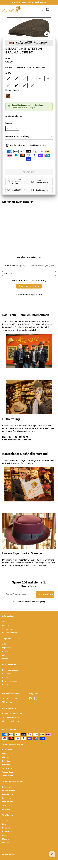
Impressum (6, 648)
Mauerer (5, 839)
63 (25, 86)
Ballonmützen (7, 787)
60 (33, 79)
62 (9, 86)
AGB (4, 644)
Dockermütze (7, 750)
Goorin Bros (7, 832)
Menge (8, 123)
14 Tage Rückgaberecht (12, 717)
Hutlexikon (6, 674)
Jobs (4, 655)
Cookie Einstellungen (11, 629)
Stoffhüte (6, 806)
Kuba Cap (6, 761)
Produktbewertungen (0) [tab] (16, 265)
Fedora (5, 754)
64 (33, 86)
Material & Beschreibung (17, 136)
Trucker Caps (7, 772)
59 (49, 79)
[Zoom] (46, 33)
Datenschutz (7, 651)
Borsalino (6, 828)
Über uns (6, 685)
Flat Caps (6, 757)
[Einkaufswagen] (47, 9)
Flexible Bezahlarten (10, 721)
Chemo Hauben (8, 791)
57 (25, 79)
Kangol (5, 835)
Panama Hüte (7, 765)
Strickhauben (7, 768)
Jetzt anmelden (45, 594)
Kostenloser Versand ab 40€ (13, 714)
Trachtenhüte (7, 776)
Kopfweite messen (10, 670)
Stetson (5, 843)
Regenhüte (6, 798)
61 (17, 86)
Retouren (6, 625)
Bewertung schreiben (29, 286)
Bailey (4, 824)
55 (9, 79)
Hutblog (5, 677)
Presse (5, 659)
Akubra (5, 820)
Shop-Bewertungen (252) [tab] (42, 265)
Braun (8, 96)
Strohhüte (6, 809)
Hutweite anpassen (10, 681)
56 (17, 79)
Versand (5, 622)
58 (41, 79)
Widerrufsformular (9, 633)
